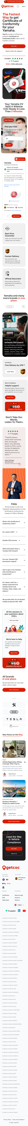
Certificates (5, 895)
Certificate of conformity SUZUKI (9, 1091)
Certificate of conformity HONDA (9, 964)
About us (17, 897)
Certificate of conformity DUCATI (9, 946)
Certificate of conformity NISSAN (9, 1038)
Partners (17, 900)
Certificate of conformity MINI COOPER (11, 1031)
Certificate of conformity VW (8, 1108)
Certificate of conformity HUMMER (10, 967)
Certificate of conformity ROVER (9, 1063)
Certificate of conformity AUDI (9, 925)
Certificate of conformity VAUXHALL (10, 1101)
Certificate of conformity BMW (9, 928)
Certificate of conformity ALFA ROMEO (11, 921)
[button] (14, 522)
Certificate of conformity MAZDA (9, 1020)
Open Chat (10, 397)
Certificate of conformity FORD (9, 953)
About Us (14, 853)
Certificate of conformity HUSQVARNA (10, 971)
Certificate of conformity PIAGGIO (9, 1048)
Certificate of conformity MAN (9, 1017)
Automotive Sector (7, 799)
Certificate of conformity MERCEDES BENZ (12, 1024)
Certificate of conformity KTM (9, 999)
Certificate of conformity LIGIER (9, 1013)
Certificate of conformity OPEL (9, 1041)
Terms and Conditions (18, 1119)
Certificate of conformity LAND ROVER (11, 1010)
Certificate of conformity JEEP (9, 988)
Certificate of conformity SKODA (9, 1077)
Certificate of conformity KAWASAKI (10, 992)
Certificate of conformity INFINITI (9, 978)
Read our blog (19, 895)
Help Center (5, 900)
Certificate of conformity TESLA (9, 1094)
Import (4, 760)
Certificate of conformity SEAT (9, 1073)
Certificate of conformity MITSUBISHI (10, 1034)
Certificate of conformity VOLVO (9, 1105)
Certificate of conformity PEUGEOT (10, 1045)
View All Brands (14, 690)
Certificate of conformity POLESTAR (10, 1052)
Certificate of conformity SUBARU (10, 1087)
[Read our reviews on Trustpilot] (10, 910)
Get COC (14, 46)
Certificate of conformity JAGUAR (9, 985)
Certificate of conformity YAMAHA (10, 1112)
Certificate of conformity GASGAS (10, 957)
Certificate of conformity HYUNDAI (10, 974)
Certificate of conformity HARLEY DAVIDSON (12, 960)
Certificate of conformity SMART (9, 1080)
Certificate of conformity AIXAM (9, 918)
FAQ (3, 897)
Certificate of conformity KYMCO (9, 1002)
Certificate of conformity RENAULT (10, 1059)
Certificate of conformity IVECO (9, 981)
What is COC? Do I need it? (14, 51)
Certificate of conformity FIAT (9, 949)
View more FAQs (14, 620)
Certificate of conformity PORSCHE (10, 1055)
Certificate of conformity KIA (8, 995)
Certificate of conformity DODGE (9, 942)
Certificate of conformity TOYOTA (9, 1098)
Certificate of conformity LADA (9, 1006)
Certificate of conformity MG (8, 1027)
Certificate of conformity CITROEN (10, 935)
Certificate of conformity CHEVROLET (10, 932)
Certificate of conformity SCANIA (9, 1070)
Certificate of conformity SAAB (9, 1066)
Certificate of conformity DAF (8, 939)
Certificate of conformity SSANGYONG (11, 1084)
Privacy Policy (7, 1119)
